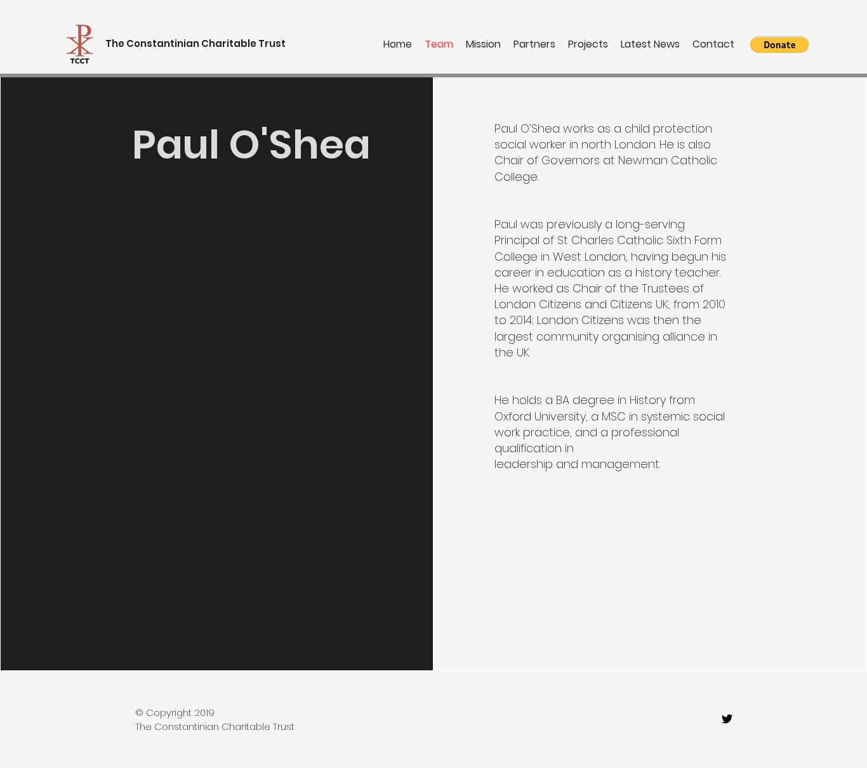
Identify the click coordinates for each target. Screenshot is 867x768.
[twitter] (727, 719)
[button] (779, 44)
